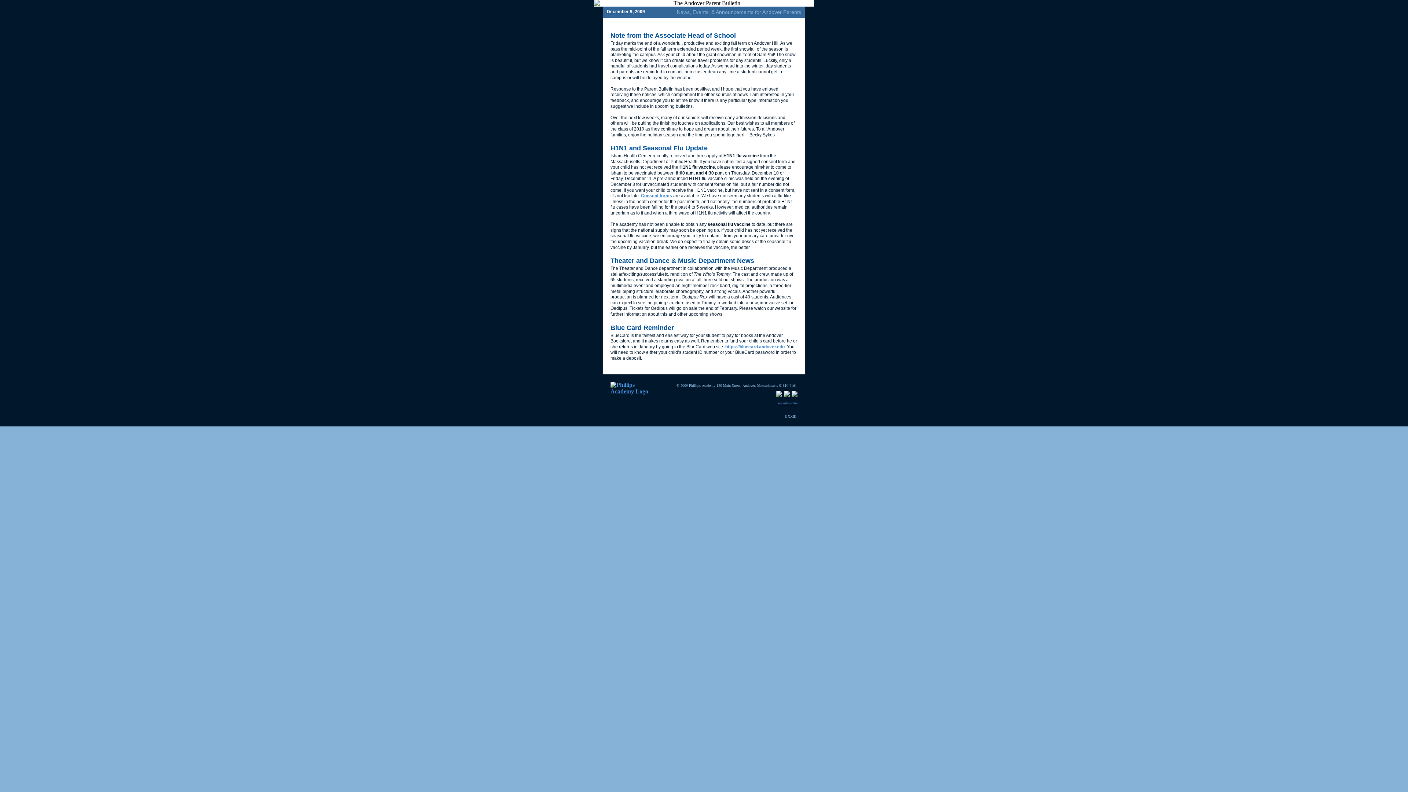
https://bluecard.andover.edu (755, 346)
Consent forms (656, 195)
